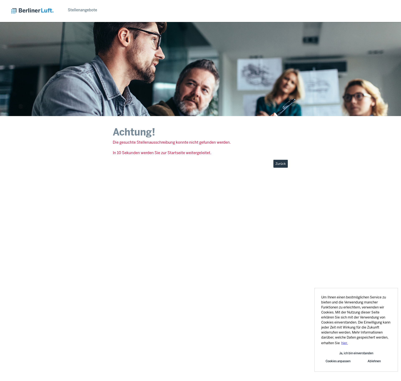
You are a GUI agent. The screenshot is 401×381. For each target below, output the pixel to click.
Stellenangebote (82, 10)
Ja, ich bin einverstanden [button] (356, 353)
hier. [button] (344, 343)
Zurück (280, 164)
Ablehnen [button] (374, 361)
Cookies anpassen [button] (338, 361)
